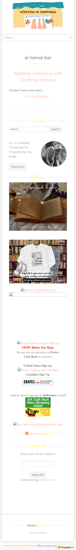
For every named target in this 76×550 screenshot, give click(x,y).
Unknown (40, 433)
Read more (17, 167)
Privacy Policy (38, 533)
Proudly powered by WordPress (19, 545)
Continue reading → (38, 96)
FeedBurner (47, 480)
